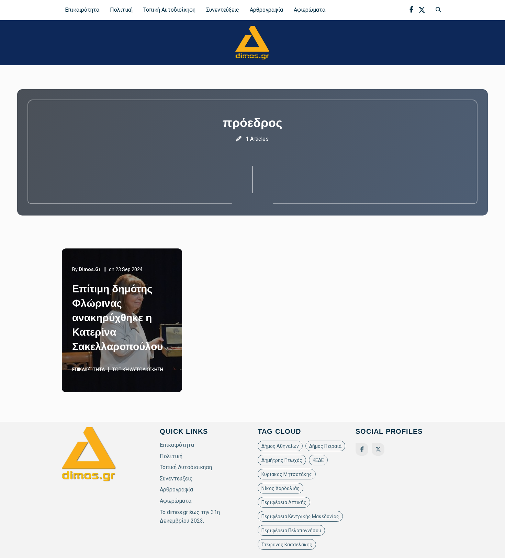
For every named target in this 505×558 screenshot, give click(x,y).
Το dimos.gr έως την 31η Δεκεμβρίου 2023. (190, 516)
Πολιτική (121, 10)
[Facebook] (362, 449)
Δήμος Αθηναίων (280, 446)
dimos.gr (90, 269)
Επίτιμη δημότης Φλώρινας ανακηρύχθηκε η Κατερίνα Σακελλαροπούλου (117, 317)
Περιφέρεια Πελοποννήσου (291, 530)
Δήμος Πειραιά (325, 446)
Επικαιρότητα (82, 10)
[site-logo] (252, 42)
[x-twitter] (421, 9)
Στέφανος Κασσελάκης (286, 544)
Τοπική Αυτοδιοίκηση (169, 10)
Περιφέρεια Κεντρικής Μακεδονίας (300, 516)
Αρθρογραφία (266, 10)
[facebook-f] (411, 10)
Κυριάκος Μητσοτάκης (286, 474)
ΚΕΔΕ (318, 460)
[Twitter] (378, 449)
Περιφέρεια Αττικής (283, 502)
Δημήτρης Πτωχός (281, 460)
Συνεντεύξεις (222, 10)
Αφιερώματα (309, 10)
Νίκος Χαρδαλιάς (280, 488)
